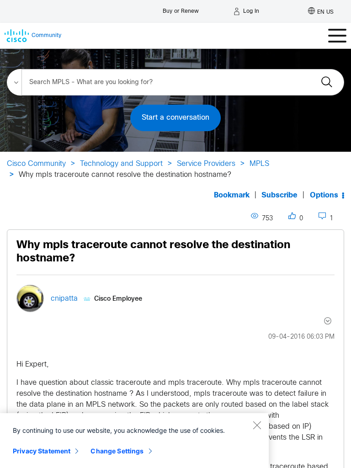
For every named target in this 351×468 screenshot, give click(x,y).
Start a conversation (175, 117)
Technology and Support (121, 163)
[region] (134, 440)
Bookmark (232, 195)
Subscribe (279, 195)
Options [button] (324, 195)
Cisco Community (36, 163)
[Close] (256, 425)
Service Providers (206, 163)
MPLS (259, 163)
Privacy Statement (41, 451)
